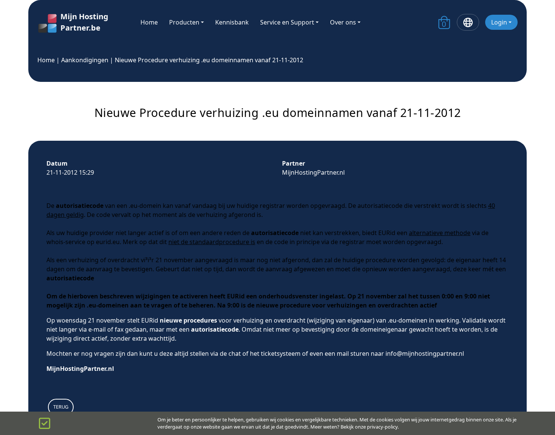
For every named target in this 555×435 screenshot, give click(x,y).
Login (499, 22)
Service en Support (287, 22)
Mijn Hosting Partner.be (84, 22)
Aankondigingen (84, 60)
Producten (184, 22)
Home (149, 22)
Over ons (343, 22)
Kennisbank (232, 22)
